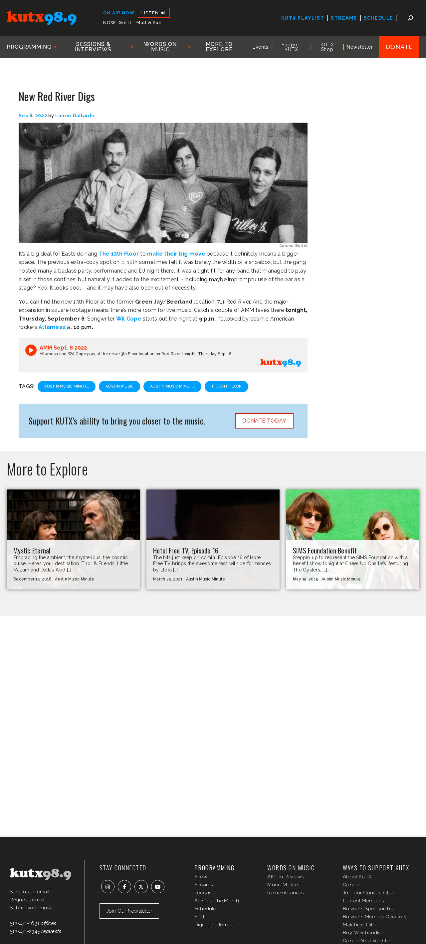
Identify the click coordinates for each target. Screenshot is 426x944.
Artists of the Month (216, 901)
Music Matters (283, 885)
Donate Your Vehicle (366, 941)
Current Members (363, 901)
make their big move (176, 254)
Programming (29, 47)
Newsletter (360, 47)
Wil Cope (128, 319)
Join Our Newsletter (129, 911)
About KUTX (357, 877)
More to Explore (219, 47)
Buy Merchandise (363, 933)
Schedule (378, 18)
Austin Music (119, 386)
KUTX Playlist (302, 18)
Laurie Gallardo (75, 115)
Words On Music (160, 47)
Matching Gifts (359, 925)
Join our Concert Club (369, 893)
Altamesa (52, 327)
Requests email (27, 900)
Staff (199, 917)
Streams (344, 18)
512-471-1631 (24, 923)
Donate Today (264, 421)
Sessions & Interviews (93, 47)
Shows (202, 877)
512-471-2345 (25, 931)
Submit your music (31, 908)
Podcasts (204, 893)
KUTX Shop (327, 47)
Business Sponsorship (369, 909)
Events (261, 47)
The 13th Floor (119, 254)
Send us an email (30, 892)
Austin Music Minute (66, 386)
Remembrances (285, 893)
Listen (150, 12)
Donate (399, 46)
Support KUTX (291, 47)
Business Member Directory (375, 917)
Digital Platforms (213, 925)
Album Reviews (285, 877)
